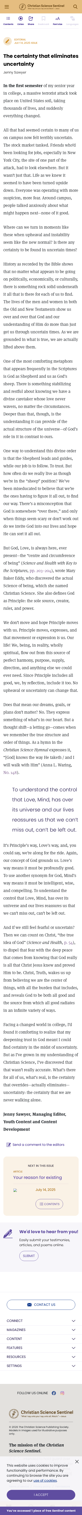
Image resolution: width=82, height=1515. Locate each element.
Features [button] (14, 1347)
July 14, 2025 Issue (25, 43)
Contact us (44, 1304)
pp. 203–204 (40, 570)
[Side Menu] (7, 7)
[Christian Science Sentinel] (41, 7)
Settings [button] (14, 1365)
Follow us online (32, 1393)
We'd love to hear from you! (48, 1231)
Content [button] (14, 1338)
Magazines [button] (16, 1329)
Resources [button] (16, 1356)
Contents (52, 1204)
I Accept (41, 1494)
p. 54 (68, 942)
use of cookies (45, 1480)
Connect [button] (15, 1320)
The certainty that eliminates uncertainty (40, 60)
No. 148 (10, 772)
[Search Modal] (75, 7)
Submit (29, 1255)
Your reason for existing (37, 1177)
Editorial (20, 39)
